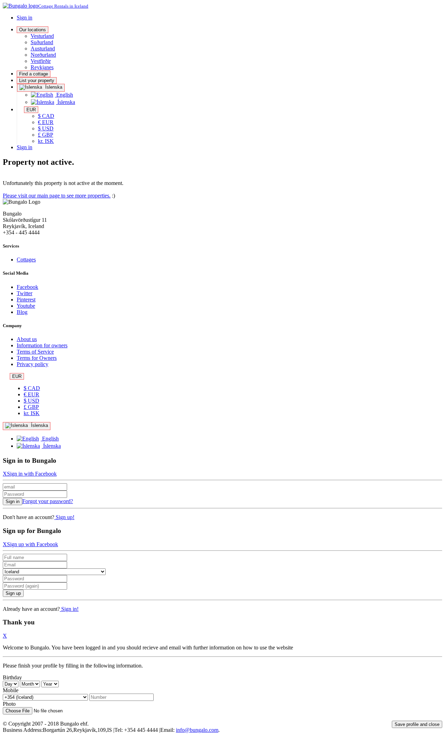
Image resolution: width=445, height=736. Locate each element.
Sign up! (64, 517)
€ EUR (46, 122)
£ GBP (45, 135)
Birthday (12, 677)
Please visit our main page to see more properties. (57, 196)
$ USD (46, 128)
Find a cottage (33, 73)
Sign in (24, 18)
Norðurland (43, 55)
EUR (31, 109)
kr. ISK (46, 141)
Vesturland (42, 36)
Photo (9, 704)
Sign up (13, 593)
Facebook (27, 287)
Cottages (26, 259)
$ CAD (46, 116)
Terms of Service (35, 352)
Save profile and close (417, 724)
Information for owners (42, 345)
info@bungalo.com (197, 730)
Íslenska (53, 87)
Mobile (10, 690)
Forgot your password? (47, 501)
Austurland (43, 48)
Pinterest (26, 299)
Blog (22, 312)
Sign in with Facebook (32, 474)
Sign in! (69, 609)
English (64, 95)
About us (27, 339)
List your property (36, 80)
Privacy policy (32, 364)
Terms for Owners (37, 358)
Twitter (24, 293)
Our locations (32, 29)
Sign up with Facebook (32, 544)
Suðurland (42, 42)
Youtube (26, 306)
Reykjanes (42, 67)
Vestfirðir (41, 61)
